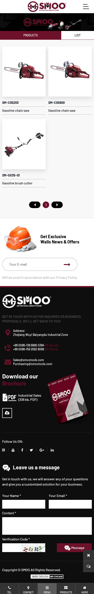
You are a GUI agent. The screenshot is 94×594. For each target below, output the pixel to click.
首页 (34, 205)
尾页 (57, 205)
